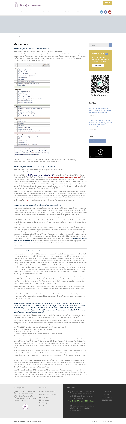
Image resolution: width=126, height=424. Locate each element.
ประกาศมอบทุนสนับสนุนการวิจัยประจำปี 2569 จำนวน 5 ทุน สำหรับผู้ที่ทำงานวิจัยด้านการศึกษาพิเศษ (100, 110)
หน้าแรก (16, 12)
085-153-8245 (107, 394)
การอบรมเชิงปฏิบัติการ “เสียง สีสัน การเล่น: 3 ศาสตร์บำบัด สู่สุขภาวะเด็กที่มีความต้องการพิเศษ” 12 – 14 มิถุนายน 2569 (100, 123)
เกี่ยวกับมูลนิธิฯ (24, 12)
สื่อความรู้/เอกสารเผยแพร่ (50, 12)
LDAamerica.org (44, 400)
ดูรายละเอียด (98, 66)
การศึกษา (93, 141)
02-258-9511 (106, 392)
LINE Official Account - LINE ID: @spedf (82, 401)
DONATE (107, 3)
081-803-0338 (107, 397)
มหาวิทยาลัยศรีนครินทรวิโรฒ (47, 392)
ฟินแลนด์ (101, 141)
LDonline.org (43, 403)
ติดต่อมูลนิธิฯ (75, 12)
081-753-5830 (107, 400)
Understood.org (44, 397)
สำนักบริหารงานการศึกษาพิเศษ (48, 394)
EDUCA (41, 406)
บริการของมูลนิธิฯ (36, 12)
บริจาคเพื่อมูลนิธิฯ (65, 12)
